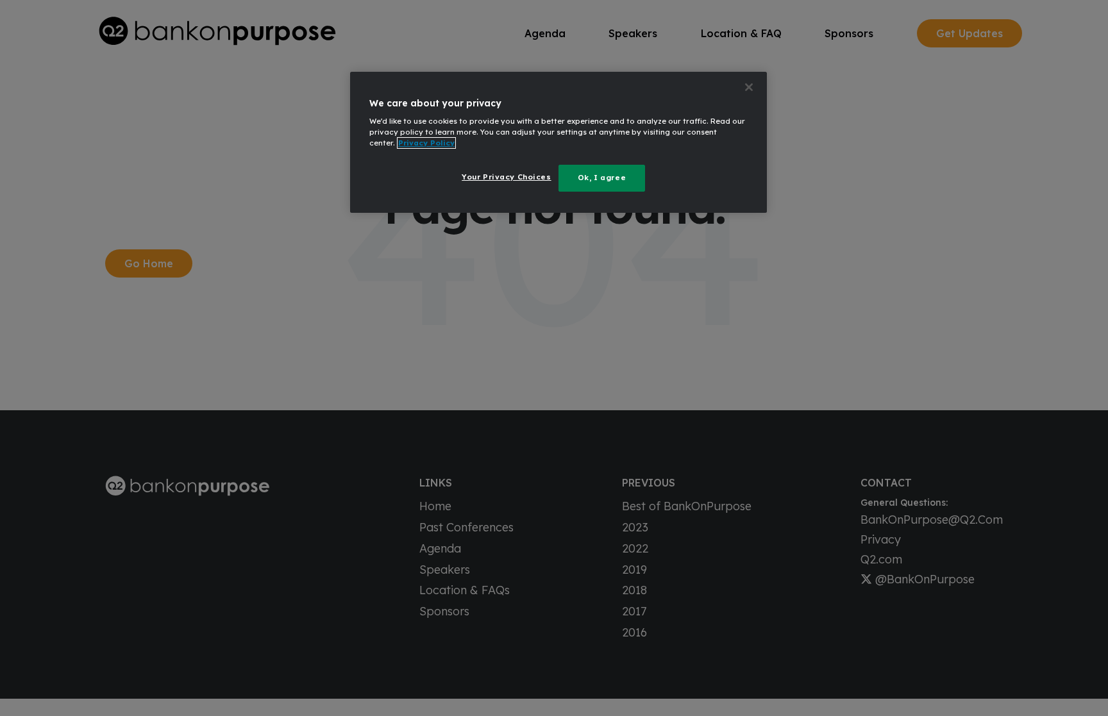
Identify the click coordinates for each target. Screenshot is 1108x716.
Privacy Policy (426, 142)
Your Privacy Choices (506, 176)
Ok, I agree (602, 177)
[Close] (749, 87)
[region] (558, 142)
